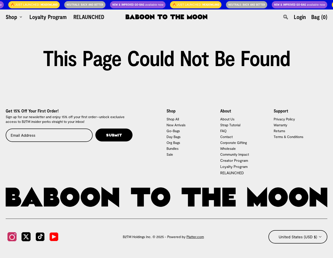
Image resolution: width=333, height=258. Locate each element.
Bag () (319, 16)
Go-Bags (173, 131)
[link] (12, 236)
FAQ (223, 131)
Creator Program (234, 160)
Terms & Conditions (288, 137)
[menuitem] (14, 17)
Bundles (172, 148)
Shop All (172, 119)
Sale (169, 154)
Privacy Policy (284, 119)
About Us (227, 119)
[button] (32, 4)
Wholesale (228, 148)
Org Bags (173, 143)
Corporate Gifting (233, 143)
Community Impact (234, 154)
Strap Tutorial (230, 125)
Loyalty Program (234, 166)
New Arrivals (176, 125)
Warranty (280, 125)
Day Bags (173, 137)
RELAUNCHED (232, 173)
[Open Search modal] (285, 17)
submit (114, 135)
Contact (226, 137)
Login (300, 16)
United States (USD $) (298, 236)
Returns (279, 131)
